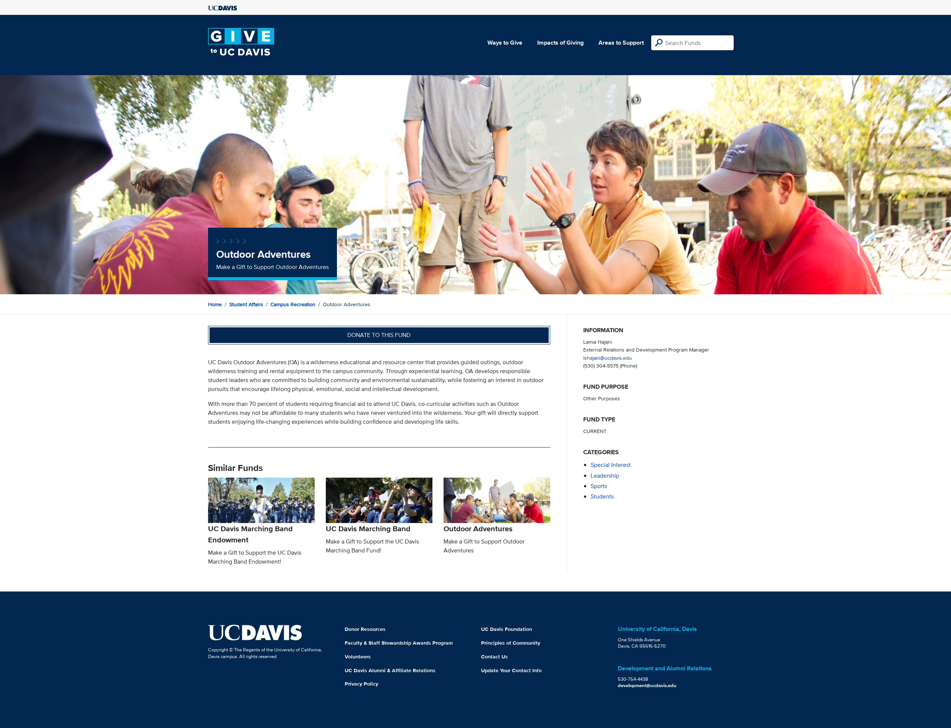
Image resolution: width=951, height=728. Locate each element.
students (602, 496)
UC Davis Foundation (506, 629)
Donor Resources (365, 629)
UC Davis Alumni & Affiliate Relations (390, 670)
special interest (611, 465)
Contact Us (494, 656)
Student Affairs (246, 304)
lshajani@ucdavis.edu (607, 358)
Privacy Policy (361, 683)
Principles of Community (510, 643)
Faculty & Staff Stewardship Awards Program (399, 643)
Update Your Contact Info (511, 670)
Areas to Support (621, 42)
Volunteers (358, 656)
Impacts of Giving (560, 42)
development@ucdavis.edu (647, 685)
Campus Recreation (292, 304)
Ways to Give (504, 42)
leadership (605, 475)
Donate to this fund (378, 335)
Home (215, 304)
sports (599, 486)
